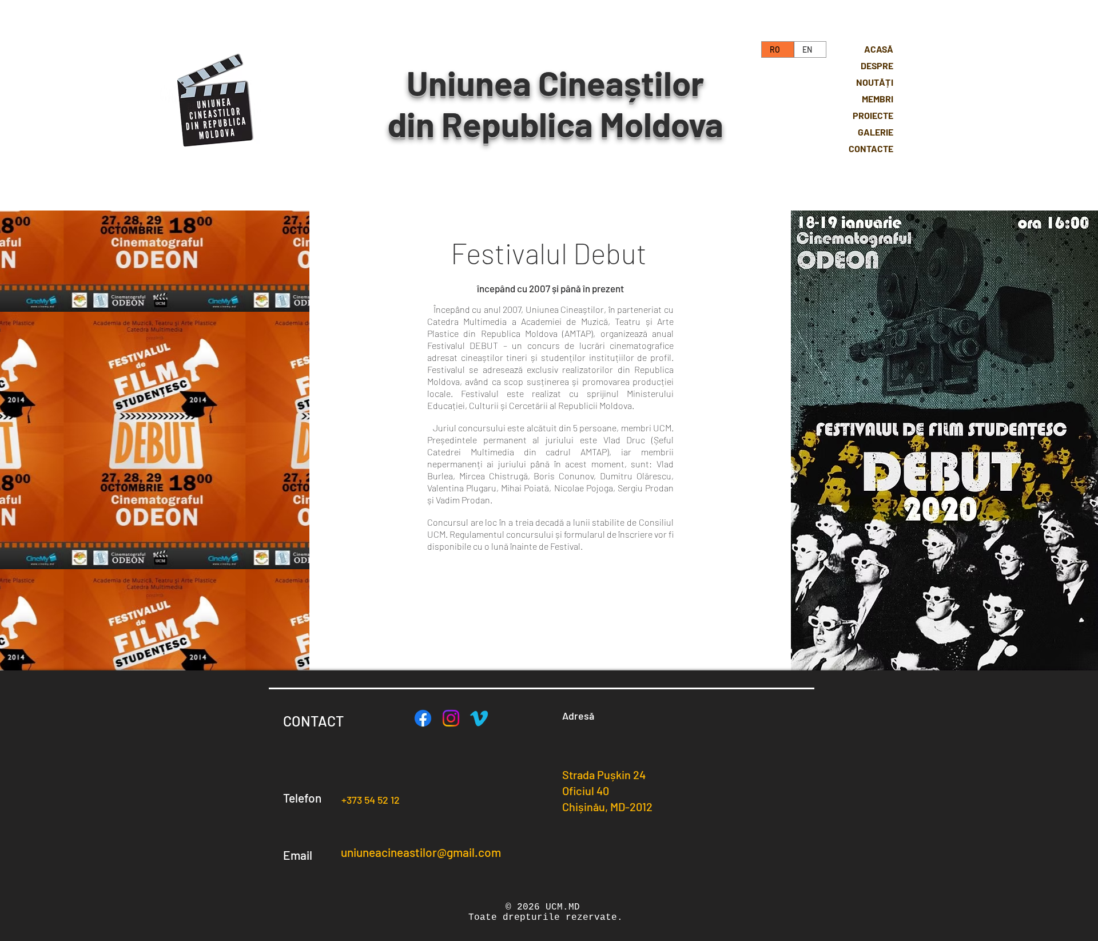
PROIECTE (873, 115)
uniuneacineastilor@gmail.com (421, 852)
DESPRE (877, 65)
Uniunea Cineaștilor (555, 82)
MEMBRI (877, 98)
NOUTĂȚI (874, 82)
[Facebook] (423, 718)
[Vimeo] (479, 718)
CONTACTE (871, 148)
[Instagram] (451, 718)
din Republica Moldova (555, 123)
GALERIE (875, 131)
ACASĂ (878, 48)
